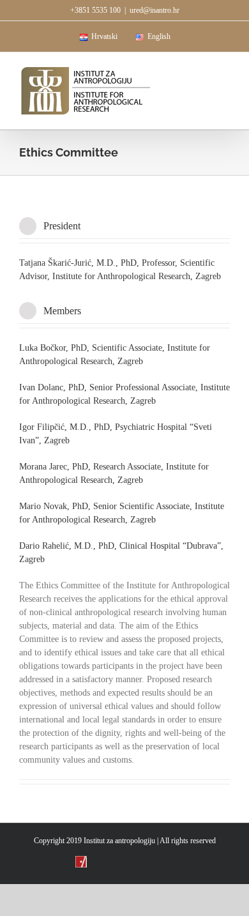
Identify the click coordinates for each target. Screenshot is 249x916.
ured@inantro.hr (154, 10)
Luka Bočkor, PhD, (54, 348)
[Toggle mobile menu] (225, 72)
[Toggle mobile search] (202, 72)
